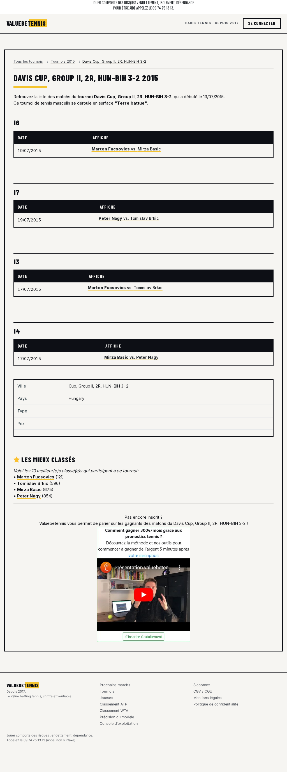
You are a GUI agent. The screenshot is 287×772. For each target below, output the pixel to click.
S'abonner (201, 685)
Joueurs (106, 698)
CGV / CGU (202, 691)
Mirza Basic (29, 489)
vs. (126, 149)
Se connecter (261, 23)
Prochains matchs (115, 685)
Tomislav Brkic (32, 483)
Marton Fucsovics (35, 477)
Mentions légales (207, 698)
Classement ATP (113, 704)
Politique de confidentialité (215, 704)
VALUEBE (26, 23)
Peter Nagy (29, 496)
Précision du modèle (117, 717)
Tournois (107, 691)
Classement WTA (114, 711)
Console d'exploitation (119, 723)
